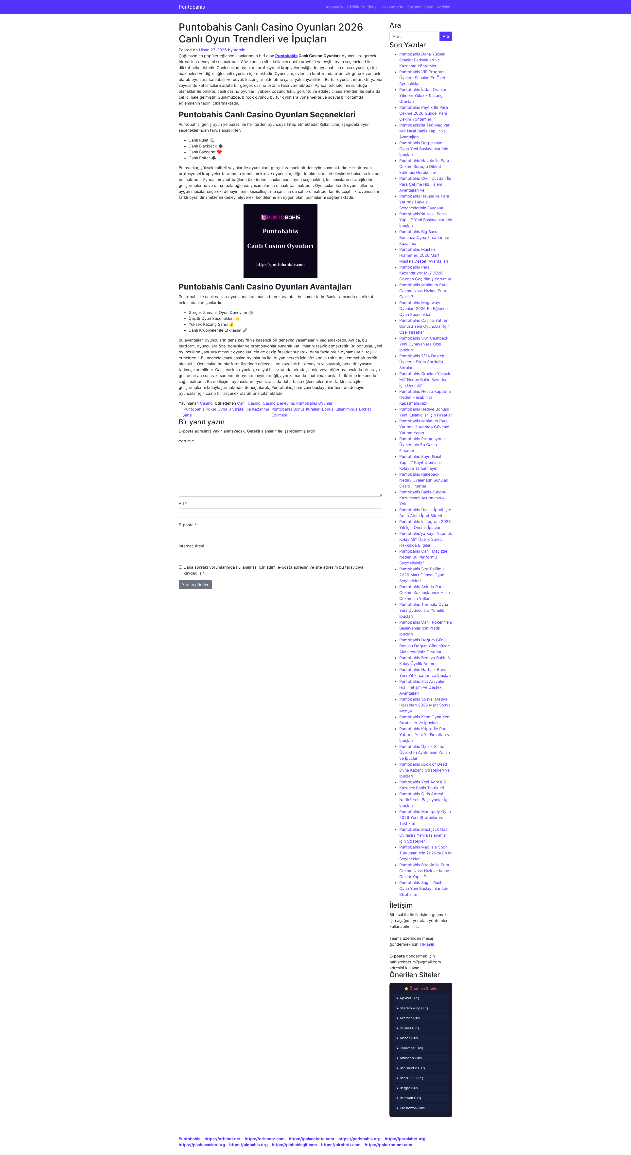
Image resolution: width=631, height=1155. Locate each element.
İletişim (443, 6)
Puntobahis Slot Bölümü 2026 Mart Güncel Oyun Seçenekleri (421, 574)
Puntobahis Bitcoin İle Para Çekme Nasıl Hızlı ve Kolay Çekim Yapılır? (424, 870)
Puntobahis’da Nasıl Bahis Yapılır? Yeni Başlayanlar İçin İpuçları (425, 219)
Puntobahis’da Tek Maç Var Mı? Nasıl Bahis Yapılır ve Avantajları (424, 131)
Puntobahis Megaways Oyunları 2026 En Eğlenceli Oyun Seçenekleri (424, 308)
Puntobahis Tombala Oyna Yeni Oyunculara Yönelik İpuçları (423, 610)
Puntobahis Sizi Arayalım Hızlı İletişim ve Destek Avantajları (422, 687)
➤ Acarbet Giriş (408, 1018)
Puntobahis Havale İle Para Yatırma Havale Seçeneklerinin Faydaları (424, 202)
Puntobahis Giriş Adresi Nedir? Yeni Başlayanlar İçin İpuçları (425, 799)
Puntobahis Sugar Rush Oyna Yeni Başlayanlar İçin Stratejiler (423, 888)
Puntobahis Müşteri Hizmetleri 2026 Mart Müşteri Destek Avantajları (423, 255)
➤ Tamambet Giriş (409, 1048)
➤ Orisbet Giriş (407, 1028)
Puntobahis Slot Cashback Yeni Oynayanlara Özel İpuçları (423, 344)
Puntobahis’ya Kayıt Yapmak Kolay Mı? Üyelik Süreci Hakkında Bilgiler (425, 539)
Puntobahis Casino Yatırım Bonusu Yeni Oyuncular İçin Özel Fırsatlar (424, 326)
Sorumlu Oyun (420, 6)
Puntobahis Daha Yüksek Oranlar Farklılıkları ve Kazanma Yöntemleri (422, 60)
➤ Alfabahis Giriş (409, 1058)
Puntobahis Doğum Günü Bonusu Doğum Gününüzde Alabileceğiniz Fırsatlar (424, 645)
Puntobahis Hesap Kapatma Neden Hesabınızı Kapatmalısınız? (425, 397)
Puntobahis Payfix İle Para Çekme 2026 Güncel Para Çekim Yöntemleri (423, 113)
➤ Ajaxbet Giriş (407, 998)
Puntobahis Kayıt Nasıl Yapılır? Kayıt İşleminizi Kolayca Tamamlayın (420, 462)
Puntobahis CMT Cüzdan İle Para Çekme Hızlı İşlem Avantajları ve (425, 184)
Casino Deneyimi (278, 403)
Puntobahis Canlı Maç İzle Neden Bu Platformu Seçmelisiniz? (423, 557)
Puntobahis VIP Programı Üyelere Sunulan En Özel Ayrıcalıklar (422, 77)
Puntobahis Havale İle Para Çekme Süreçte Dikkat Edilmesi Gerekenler (424, 166)
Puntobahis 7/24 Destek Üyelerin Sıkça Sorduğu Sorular (421, 361)
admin (239, 49)
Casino (206, 403)
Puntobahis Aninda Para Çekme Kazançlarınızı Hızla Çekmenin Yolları (424, 592)
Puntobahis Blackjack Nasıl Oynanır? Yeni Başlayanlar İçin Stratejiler (424, 835)
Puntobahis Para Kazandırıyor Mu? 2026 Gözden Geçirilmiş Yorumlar (425, 273)
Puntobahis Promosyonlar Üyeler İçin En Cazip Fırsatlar (423, 444)
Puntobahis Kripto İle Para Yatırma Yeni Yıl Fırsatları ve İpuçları (425, 734)
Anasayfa (334, 6)
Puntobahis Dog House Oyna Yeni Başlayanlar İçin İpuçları (423, 148)
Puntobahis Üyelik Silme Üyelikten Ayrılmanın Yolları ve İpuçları (424, 752)
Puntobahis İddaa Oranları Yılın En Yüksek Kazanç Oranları (423, 95)
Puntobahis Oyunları (314, 403)
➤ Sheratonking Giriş (412, 1008)
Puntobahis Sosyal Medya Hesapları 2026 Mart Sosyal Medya (425, 705)
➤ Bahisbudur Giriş (410, 1068)
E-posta (188, 524)
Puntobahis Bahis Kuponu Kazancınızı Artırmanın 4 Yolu (422, 497)
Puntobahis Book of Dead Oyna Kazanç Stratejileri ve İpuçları (424, 770)
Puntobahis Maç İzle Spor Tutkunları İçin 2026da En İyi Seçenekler (425, 853)
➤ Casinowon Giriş (410, 1108)
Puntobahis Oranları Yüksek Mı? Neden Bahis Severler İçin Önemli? (424, 379)
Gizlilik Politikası (362, 6)
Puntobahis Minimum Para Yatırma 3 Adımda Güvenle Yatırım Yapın (424, 426)
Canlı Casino (249, 403)
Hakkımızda (392, 6)
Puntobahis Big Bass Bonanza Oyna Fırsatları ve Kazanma (424, 237)
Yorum (186, 440)
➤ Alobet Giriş (407, 1038)
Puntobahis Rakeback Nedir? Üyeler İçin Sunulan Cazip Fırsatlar (423, 480)
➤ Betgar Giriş (407, 1088)
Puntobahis (192, 7)
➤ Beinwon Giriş (408, 1098)
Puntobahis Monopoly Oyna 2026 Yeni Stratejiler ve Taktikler (425, 817)
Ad (183, 503)
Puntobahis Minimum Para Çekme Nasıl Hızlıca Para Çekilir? (423, 290)
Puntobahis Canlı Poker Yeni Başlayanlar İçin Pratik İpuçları (425, 628)
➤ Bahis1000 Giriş (409, 1078)
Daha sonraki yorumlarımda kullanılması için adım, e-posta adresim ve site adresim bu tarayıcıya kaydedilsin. (273, 570)
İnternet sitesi (191, 545)
